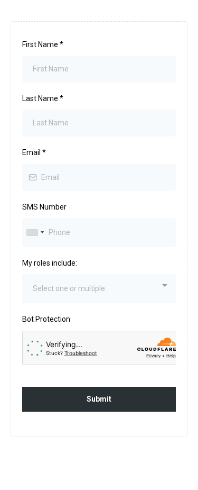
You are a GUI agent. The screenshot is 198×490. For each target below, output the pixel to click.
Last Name (42, 98)
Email (34, 152)
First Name (42, 44)
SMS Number (44, 207)
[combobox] (35, 233)
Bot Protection (46, 319)
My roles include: (49, 263)
